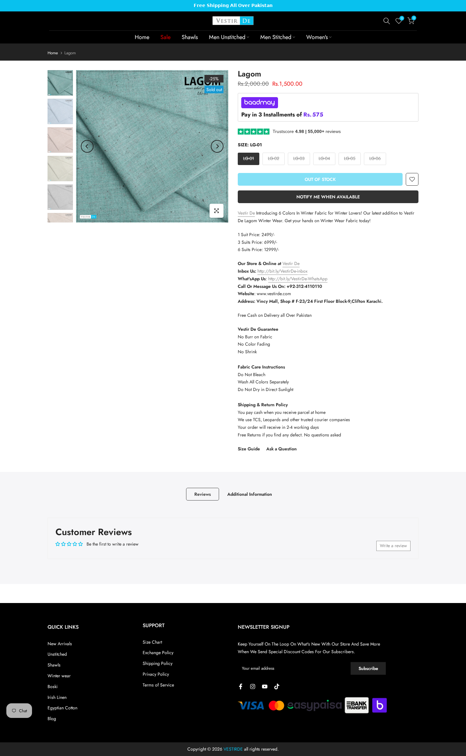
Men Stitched (275, 37)
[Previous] (87, 146)
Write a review (393, 545)
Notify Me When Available (328, 197)
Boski (53, 686)
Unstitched (57, 654)
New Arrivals (60, 643)
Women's (317, 37)
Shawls (190, 37)
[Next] (217, 146)
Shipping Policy (157, 663)
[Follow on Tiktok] (277, 686)
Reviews (202, 494)
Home (142, 37)
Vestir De (246, 213)
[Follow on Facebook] (240, 686)
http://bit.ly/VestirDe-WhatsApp (297, 278)
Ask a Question (281, 449)
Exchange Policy (158, 652)
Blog (52, 718)
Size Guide (249, 449)
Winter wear (59, 676)
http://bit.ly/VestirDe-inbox (282, 271)
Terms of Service (158, 685)
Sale (165, 37)
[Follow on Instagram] (253, 686)
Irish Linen (57, 697)
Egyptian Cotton (62, 708)
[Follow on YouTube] (265, 686)
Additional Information (249, 494)
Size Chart (152, 642)
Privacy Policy (156, 674)
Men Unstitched (227, 37)
